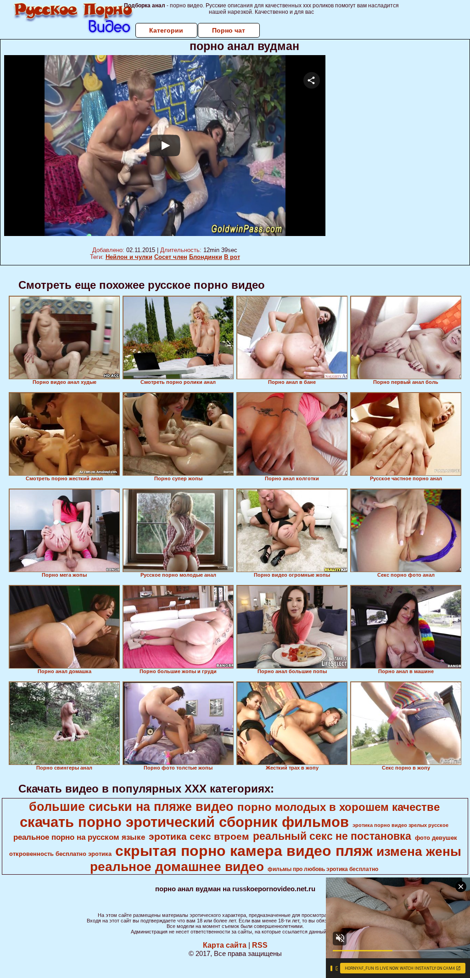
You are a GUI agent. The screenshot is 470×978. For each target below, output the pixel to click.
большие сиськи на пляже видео (131, 807)
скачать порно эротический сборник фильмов (184, 822)
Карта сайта (224, 945)
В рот (232, 256)
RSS (260, 945)
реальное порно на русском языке (79, 837)
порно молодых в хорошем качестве (338, 807)
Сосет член (170, 256)
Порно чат (228, 30)
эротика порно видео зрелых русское (400, 825)
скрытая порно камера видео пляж (244, 851)
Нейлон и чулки (129, 256)
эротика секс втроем (199, 836)
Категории (166, 30)
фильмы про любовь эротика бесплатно (323, 869)
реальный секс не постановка (332, 836)
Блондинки (205, 256)
